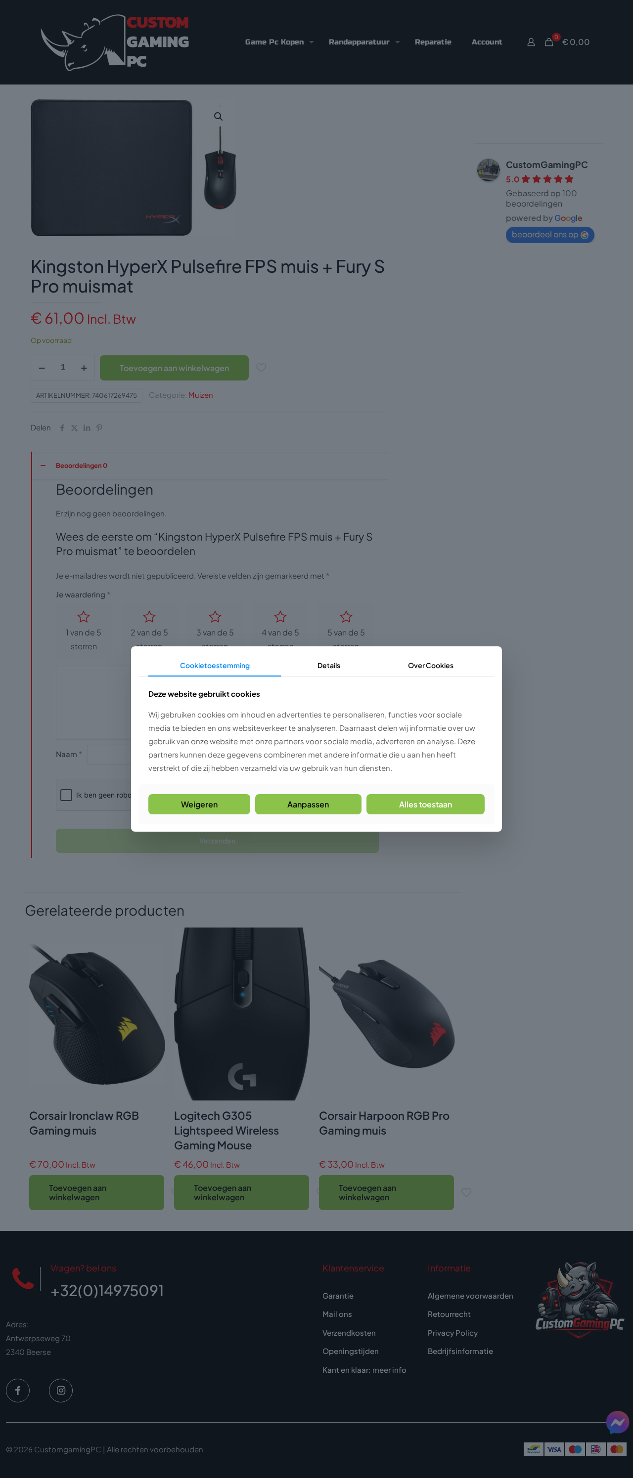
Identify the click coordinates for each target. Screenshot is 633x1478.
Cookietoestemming (215, 665)
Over (430, 665)
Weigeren (199, 804)
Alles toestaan (425, 804)
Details (328, 665)
